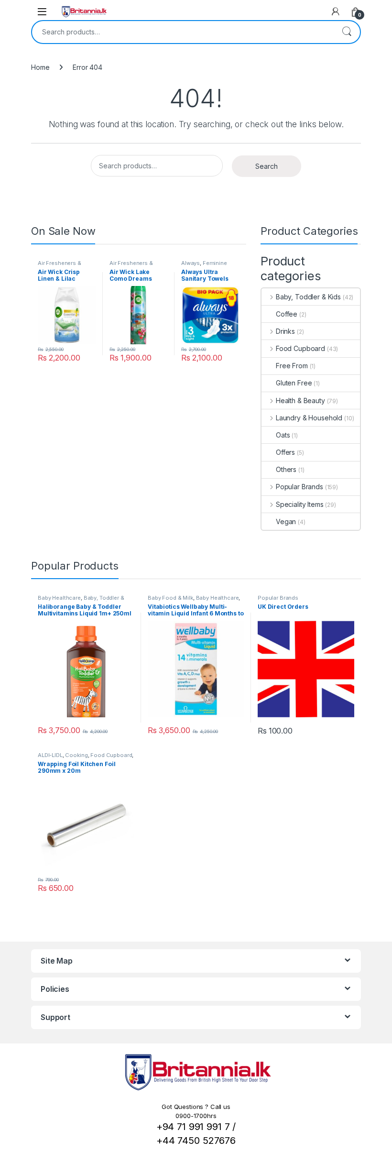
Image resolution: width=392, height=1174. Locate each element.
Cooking (76, 755)
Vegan (286, 521)
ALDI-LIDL (50, 755)
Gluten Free (294, 383)
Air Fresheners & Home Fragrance (60, 266)
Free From (292, 366)
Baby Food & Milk (170, 597)
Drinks (285, 331)
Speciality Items (300, 504)
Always (190, 263)
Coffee (286, 314)
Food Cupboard (300, 348)
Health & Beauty (300, 400)
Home (40, 67)
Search (346, 32)
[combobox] (182, 32)
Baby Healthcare (59, 597)
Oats (283, 435)
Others (286, 469)
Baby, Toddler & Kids (308, 297)
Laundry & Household (309, 418)
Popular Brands (299, 487)
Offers (285, 452)
